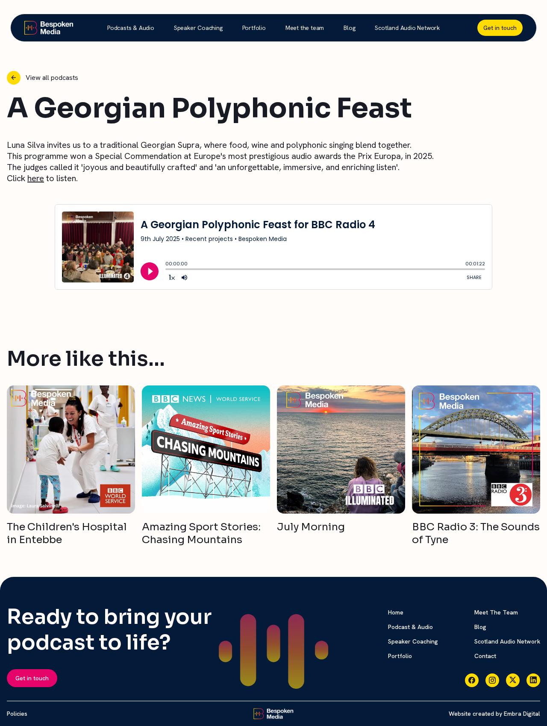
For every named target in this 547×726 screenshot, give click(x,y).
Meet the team (304, 28)
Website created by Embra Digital (494, 713)
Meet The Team (496, 612)
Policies (17, 713)
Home (395, 612)
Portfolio (254, 28)
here (35, 178)
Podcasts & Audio (130, 28)
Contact (485, 656)
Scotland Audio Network (407, 28)
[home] (48, 28)
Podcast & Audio (410, 627)
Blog (349, 28)
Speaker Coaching (198, 28)
